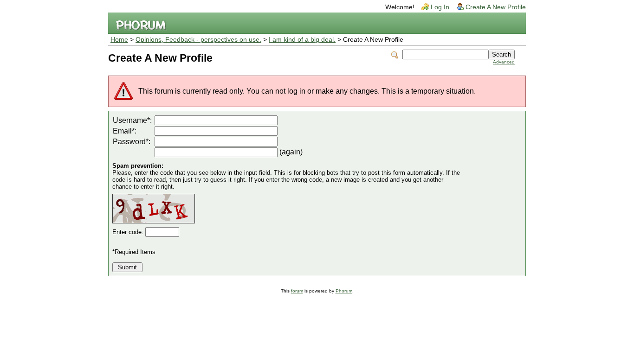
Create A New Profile (496, 7)
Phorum (344, 290)
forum (297, 290)
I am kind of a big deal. (302, 39)
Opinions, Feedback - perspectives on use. (198, 39)
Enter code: (128, 232)
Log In (440, 7)
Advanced (504, 61)
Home (119, 39)
